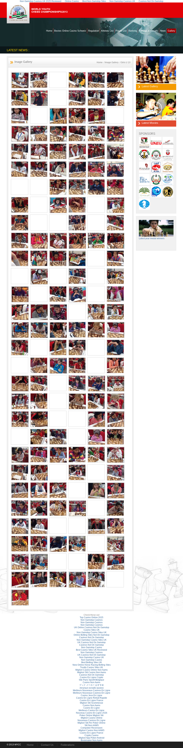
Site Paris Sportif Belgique (91, 680)
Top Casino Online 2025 (91, 617)
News (163, 30)
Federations (67, 744)
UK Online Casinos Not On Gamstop (91, 627)
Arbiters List (107, 30)
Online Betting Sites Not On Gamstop (91, 635)
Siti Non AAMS (92, 725)
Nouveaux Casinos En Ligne (91, 720)
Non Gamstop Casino (91, 647)
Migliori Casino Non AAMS (91, 730)
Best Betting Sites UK (91, 662)
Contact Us (47, 744)
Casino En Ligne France (91, 700)
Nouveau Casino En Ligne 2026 (91, 713)
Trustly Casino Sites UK (91, 667)
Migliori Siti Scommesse (91, 703)
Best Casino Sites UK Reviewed (91, 650)
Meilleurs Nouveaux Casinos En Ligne (91, 690)
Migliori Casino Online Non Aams (91, 670)
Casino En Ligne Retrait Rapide (91, 698)
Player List (121, 30)
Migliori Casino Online (91, 718)
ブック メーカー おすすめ (91, 685)
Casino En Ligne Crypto (91, 677)
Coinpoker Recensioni (91, 728)
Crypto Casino (91, 735)
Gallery (171, 30)
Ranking (132, 30)
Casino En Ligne (91, 708)
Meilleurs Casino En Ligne (91, 710)
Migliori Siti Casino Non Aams (91, 672)
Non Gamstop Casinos (92, 620)
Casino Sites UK (92, 630)
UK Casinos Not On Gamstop (91, 642)
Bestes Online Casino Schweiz (70, 30)
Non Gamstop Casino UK (91, 657)
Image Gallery (111, 62)
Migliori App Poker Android (91, 738)
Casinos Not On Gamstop (91, 637)
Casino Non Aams (91, 682)
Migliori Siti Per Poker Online (91, 723)
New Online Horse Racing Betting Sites (92, 665)
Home (49, 30)
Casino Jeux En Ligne (91, 695)
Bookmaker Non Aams (91, 740)
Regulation (93, 30)
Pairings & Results (148, 30)
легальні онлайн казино (92, 688)
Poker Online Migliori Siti (91, 715)
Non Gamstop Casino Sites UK (92, 632)
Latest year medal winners (151, 238)
